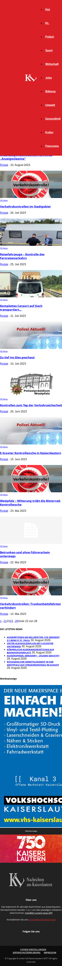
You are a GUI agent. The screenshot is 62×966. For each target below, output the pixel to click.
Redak (4, 165)
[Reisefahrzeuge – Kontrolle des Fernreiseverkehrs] (31, 244)
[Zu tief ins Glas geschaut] (31, 348)
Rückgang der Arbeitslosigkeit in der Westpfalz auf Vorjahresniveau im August (33, 663)
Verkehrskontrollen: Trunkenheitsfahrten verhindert (30, 606)
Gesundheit (52, 118)
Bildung (50, 91)
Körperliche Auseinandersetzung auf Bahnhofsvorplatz (30, 651)
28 (16, 621)
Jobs (48, 77)
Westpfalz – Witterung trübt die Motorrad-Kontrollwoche (30, 502)
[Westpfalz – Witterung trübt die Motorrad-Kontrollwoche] (31, 491)
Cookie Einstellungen (33, 949)
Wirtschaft (52, 64)
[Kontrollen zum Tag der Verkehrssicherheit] (31, 395)
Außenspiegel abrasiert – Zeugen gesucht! (33, 655)
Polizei (49, 36)
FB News (4, 200)
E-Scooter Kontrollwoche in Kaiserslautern (30, 453)
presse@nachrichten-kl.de (42, 919)
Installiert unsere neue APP (39, 912)
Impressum (50, 952)
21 (5, 621)
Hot (47, 9)
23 (11, 621)
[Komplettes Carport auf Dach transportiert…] (31, 296)
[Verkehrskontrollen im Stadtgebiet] (31, 197)
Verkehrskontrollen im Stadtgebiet (25, 206)
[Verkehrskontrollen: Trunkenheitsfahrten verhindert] (31, 594)
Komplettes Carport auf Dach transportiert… (21, 308)
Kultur (49, 132)
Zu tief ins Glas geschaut (17, 357)
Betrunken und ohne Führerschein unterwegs (25, 554)
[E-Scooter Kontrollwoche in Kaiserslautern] (31, 443)
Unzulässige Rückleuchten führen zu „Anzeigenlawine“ (26, 157)
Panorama (52, 146)
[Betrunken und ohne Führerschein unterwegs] (31, 542)
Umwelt (50, 105)
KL (47, 23)
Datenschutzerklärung (26, 952)
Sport (49, 50)
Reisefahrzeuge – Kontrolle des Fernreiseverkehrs (22, 256)
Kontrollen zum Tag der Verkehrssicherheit (31, 405)
